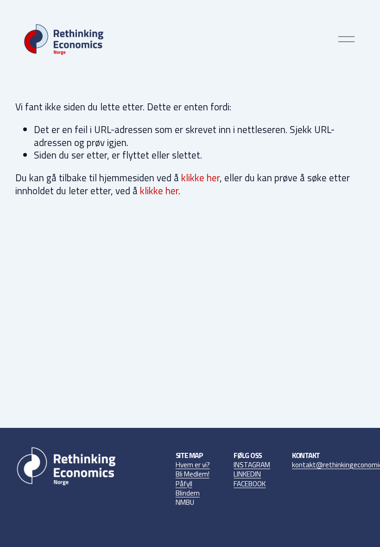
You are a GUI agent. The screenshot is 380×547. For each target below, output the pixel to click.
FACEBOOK (250, 484)
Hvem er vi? (193, 465)
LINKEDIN (247, 474)
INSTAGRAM (252, 465)
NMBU (185, 502)
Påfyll (184, 484)
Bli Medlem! (192, 474)
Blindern (188, 493)
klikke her (200, 177)
